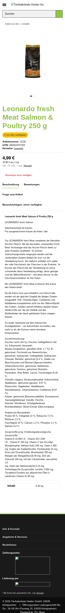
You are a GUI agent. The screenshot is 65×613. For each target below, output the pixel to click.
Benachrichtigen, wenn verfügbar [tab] (22, 204)
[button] (54, 4)
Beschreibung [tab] (10, 184)
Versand (27, 165)
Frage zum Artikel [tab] (12, 194)
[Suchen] (59, 14)
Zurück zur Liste (12, 24)
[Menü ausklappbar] (4, 3)
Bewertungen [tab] (32, 184)
